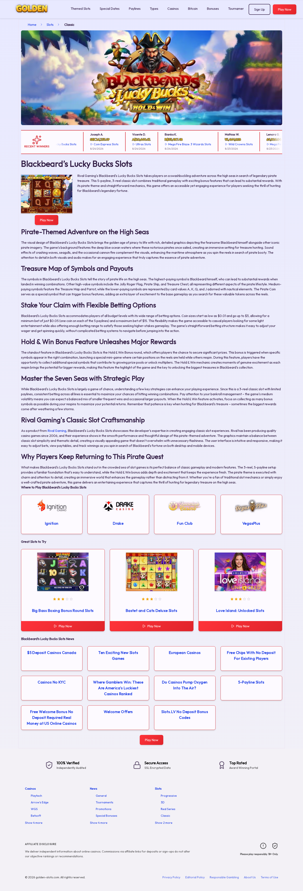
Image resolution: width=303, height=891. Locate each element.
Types (154, 8)
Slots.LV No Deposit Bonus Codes (184, 714)
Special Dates (110, 8)
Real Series (168, 809)
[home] (34, 15)
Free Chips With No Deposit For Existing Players (251, 655)
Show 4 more (33, 823)
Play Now (284, 9)
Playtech (36, 796)
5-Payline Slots (251, 682)
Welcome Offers (118, 711)
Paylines (135, 8)
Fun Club (184, 523)
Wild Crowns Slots (229, 144)
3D (163, 802)
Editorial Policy (195, 877)
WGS (34, 809)
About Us (250, 877)
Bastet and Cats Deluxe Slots (151, 610)
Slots (50, 24)
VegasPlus (251, 523)
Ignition (52, 523)
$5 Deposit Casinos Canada (51, 652)
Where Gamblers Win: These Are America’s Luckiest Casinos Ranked (118, 688)
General (101, 796)
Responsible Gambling (224, 877)
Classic (165, 816)
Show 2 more (163, 823)
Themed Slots (80, 8)
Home (32, 24)
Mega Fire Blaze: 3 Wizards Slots (178, 144)
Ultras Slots (132, 144)
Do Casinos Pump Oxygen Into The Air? (185, 685)
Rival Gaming (56, 431)
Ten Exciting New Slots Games (118, 655)
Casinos (173, 8)
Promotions (103, 809)
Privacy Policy (171, 877)
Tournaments (237, 8)
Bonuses (213, 8)
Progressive (169, 796)
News (93, 788)
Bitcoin (193, 8)
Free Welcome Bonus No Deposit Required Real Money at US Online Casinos (51, 717)
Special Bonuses (106, 816)
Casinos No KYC (52, 682)
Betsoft (36, 816)
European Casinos (185, 652)
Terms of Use (269, 877)
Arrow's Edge (40, 802)
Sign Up (259, 9)
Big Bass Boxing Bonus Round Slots (63, 610)
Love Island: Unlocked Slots (240, 610)
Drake (118, 523)
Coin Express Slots (94, 144)
